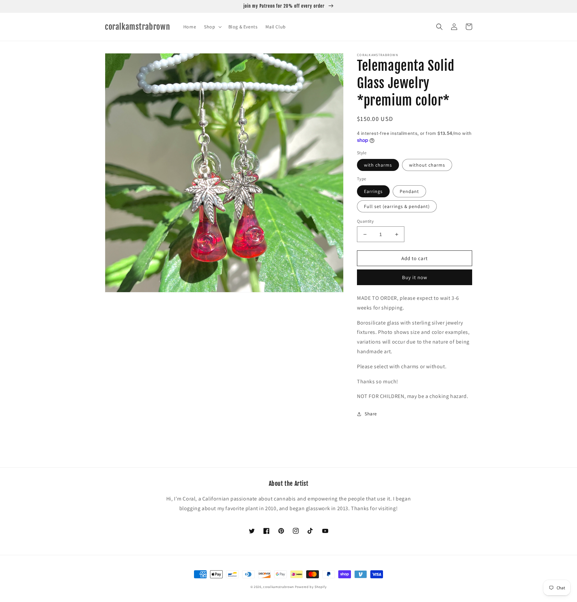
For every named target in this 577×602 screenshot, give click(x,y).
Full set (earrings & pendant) (397, 206)
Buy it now (414, 277)
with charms (378, 165)
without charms (427, 165)
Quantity (365, 221)
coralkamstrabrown (278, 587)
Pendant (409, 191)
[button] (212, 27)
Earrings (373, 191)
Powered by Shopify (311, 587)
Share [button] (371, 414)
